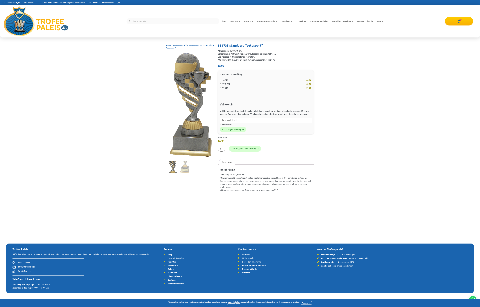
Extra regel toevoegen (233, 129)
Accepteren (306, 303)
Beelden (302, 21)
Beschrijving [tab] (227, 162)
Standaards (286, 21)
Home (168, 45)
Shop (223, 21)
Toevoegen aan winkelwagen (245, 148)
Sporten (234, 21)
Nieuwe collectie (365, 21)
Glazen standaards (266, 21)
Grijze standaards (191, 45)
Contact (381, 21)
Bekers (247, 21)
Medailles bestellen (341, 21)
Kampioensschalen (319, 21)
